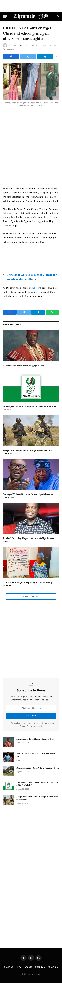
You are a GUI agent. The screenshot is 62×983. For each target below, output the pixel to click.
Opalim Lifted (17, 45)
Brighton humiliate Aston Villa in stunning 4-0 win (37, 767)
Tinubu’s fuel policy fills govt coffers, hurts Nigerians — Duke (28, 539)
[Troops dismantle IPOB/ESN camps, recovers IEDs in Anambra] (31, 430)
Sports (28, 967)
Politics (8, 967)
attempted (34, 287)
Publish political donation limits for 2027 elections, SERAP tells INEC (29, 408)
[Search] (57, 16)
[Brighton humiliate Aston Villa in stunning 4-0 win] (8, 771)
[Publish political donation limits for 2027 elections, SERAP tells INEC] (31, 386)
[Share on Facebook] (11, 56)
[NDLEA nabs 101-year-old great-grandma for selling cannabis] (31, 562)
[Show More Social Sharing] (56, 56)
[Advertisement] (31, 147)
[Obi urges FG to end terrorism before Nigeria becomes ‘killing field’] (31, 474)
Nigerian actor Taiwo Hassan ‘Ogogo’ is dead (23, 365)
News (19, 967)
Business (40, 967)
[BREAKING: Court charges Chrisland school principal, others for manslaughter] (31, 81)
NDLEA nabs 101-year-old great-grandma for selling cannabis (27, 584)
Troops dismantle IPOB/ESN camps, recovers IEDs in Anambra (27, 452)
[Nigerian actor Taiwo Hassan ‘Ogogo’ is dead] (31, 345)
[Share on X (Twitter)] (28, 56)
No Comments (50, 45)
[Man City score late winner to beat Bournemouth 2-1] (8, 757)
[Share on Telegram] (45, 56)
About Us (53, 967)
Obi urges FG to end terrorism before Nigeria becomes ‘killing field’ (28, 495)
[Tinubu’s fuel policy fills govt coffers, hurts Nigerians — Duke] (31, 518)
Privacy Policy (26, 726)
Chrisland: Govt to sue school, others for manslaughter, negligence (31, 276)
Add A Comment (31, 596)
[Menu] (5, 16)
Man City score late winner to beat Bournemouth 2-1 (36, 755)
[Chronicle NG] (31, 16)
